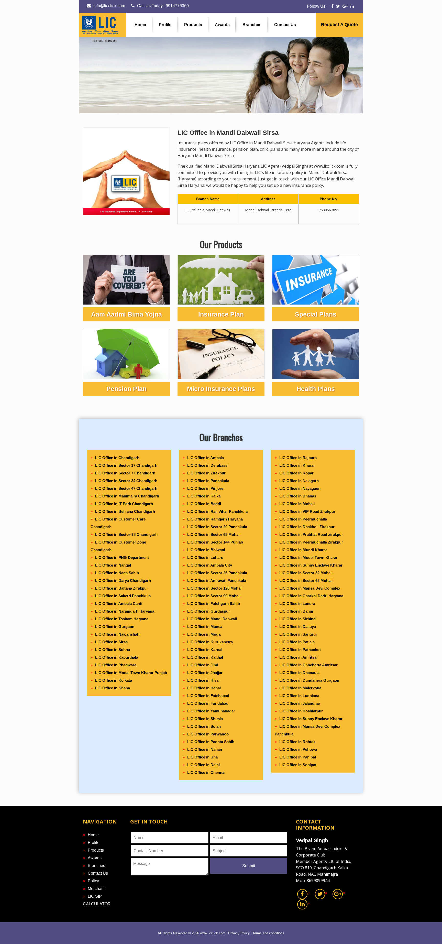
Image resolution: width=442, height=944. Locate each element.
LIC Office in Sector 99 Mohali (213, 596)
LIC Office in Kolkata (113, 680)
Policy (93, 881)
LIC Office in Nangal (113, 565)
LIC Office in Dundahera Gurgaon (309, 680)
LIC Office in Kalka (203, 496)
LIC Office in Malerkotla (300, 688)
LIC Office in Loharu (205, 557)
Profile (165, 25)
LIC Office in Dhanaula (299, 672)
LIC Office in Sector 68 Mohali (213, 534)
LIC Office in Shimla (205, 719)
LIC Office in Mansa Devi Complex (309, 588)
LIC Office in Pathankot (300, 649)
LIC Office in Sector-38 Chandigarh (126, 534)
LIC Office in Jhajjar (205, 672)
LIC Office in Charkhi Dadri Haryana (311, 596)
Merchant (96, 888)
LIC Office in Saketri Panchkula (123, 596)
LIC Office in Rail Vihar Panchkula (217, 511)
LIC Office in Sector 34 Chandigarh (126, 481)
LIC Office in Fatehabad (208, 695)
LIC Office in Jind (202, 665)
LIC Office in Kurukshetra (210, 642)
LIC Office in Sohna (112, 649)
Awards (222, 25)
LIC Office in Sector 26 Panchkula (217, 573)
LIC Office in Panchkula (208, 481)
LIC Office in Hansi (204, 688)
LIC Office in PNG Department (122, 557)
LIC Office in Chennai (206, 772)
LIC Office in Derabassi (207, 465)
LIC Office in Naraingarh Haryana (124, 611)
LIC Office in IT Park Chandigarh (124, 504)
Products (193, 25)
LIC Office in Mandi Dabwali (212, 619)
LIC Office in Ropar (296, 473)
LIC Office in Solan (204, 726)
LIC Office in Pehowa (298, 749)
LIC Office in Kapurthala (116, 657)
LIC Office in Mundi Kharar (303, 550)
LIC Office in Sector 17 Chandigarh (126, 465)
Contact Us (285, 25)
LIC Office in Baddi (204, 504)
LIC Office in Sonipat (297, 765)
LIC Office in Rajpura (298, 457)
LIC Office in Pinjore (205, 488)
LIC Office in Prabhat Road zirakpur (311, 534)
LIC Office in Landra (297, 603)
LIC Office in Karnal (204, 649)
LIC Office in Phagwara (115, 665)
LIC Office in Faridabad (207, 703)
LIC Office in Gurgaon (114, 626)
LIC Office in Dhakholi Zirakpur (307, 527)
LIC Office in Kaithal (205, 657)
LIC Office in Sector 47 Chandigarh (126, 488)
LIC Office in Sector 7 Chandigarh (125, 473)
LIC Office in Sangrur (298, 634)
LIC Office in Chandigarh (117, 457)
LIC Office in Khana (112, 688)
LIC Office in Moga (203, 634)
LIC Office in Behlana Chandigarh (125, 511)
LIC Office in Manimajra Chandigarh (127, 496)
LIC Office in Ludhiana (299, 695)
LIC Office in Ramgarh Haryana (215, 519)
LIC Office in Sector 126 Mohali (214, 588)
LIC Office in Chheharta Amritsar (308, 665)
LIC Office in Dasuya (297, 626)
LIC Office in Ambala (205, 457)
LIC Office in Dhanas (297, 496)
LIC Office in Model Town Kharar (308, 557)
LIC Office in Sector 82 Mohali (306, 573)
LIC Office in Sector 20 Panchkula (217, 527)
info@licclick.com (109, 6)
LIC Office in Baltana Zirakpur (121, 588)
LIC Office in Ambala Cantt (118, 603)
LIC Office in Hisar (203, 680)
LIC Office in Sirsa (111, 642)
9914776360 (177, 6)
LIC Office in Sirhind (297, 619)
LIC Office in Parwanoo (208, 734)
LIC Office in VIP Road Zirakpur (307, 511)
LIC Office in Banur (296, 611)
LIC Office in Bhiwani (206, 550)
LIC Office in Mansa (204, 626)
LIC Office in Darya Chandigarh (123, 580)
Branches (251, 25)
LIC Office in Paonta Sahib (210, 742)
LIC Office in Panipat (297, 757)
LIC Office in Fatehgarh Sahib (213, 603)
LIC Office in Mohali (297, 504)
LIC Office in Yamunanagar (211, 711)
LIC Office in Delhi (203, 765)
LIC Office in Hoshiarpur (301, 711)
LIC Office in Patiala (297, 642)
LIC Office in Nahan (204, 749)
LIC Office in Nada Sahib (117, 573)
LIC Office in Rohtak (297, 742)
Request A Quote (339, 24)
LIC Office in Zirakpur (206, 473)
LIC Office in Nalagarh (299, 481)
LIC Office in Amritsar (298, 657)
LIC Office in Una (202, 757)
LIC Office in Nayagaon (300, 488)
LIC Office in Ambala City (209, 565)
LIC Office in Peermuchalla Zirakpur (311, 542)
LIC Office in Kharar (297, 465)
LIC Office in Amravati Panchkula (216, 580)
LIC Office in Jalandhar (299, 703)
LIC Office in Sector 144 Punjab (215, 542)
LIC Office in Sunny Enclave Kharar (310, 565)
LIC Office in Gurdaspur (208, 611)
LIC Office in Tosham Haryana (121, 619)
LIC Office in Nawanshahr (118, 634)
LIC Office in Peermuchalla (303, 519)
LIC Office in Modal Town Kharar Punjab (131, 672)
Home (140, 25)
